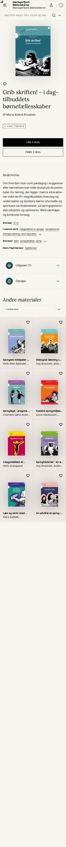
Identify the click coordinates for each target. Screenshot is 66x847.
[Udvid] (40, 234)
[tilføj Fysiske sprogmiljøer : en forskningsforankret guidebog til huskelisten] (61, 373)
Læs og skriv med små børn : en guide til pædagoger (15, 513)
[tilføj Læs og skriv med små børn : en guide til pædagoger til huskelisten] (28, 475)
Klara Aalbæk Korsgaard (10, 517)
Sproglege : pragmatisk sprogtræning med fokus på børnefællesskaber (15, 411)
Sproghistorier (52, 229)
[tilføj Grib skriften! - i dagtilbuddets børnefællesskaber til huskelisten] (5, 84)
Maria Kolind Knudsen (21, 115)
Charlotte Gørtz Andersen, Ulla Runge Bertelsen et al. (16, 415)
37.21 (16, 223)
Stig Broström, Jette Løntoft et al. (47, 363)
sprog (38, 241)
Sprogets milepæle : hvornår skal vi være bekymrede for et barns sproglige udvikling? (15, 360)
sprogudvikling (27, 241)
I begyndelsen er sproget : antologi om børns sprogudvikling (16, 462)
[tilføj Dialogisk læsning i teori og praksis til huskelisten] (61, 322)
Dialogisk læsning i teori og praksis (20, 234)
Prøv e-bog (33, 152)
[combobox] (33, 15)
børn (16, 241)
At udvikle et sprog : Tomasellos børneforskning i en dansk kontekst (48, 513)
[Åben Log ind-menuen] (51, 5)
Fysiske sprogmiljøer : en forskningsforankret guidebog (49, 411)
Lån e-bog (33, 142)
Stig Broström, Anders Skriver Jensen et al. (49, 466)
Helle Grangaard (13, 466)
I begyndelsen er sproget (32, 229)
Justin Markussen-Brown (46, 415)
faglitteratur (31, 248)
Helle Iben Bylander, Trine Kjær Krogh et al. (16, 363)
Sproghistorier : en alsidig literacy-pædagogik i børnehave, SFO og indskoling (49, 462)
